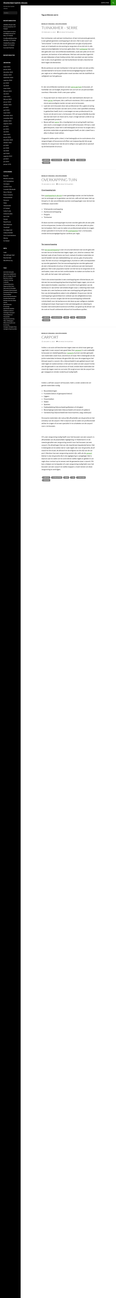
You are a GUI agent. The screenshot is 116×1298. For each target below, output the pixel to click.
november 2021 (8, 118)
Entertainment (13, 290)
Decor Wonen (7, 192)
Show (14, 300)
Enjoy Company (8, 195)
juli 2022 (6, 107)
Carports (70, 353)
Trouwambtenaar (8, 314)
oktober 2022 (7, 104)
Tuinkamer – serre (59, 27)
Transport (12, 312)
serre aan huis (76, 87)
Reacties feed (7, 258)
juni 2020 (6, 148)
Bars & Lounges (7, 276)
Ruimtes (5, 300)
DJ (10, 288)
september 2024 (8, 77)
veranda (46, 162)
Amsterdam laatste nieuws (15, 2)
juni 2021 (6, 129)
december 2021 (8, 115)
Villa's (5, 320)
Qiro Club (6, 216)
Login (5, 252)
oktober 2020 (7, 142)
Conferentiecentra (8, 284)
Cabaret (5, 280)
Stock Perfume (7, 224)
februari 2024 (7, 91)
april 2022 (6, 110)
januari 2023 (7, 102)
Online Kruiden (8, 214)
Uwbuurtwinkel (8, 233)
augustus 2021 (7, 123)
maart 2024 (6, 88)
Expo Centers (13, 292)
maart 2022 (6, 113)
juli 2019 (6, 159)
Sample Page (105, 2)
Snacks (5, 302)
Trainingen (6, 312)
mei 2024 (6, 85)
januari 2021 (7, 137)
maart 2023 (6, 96)
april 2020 (6, 153)
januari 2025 (7, 69)
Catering (10, 280)
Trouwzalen (6, 316)
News (5, 203)
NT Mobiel (6, 208)
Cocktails (6, 282)
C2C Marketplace (8, 181)
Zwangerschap (12, 327)
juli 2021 (6, 126)
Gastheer (8, 294)
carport (46, 160)
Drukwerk (6, 290)
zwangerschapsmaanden (10, 329)
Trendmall (6, 227)
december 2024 (8, 72)
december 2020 (8, 140)
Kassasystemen (7, 197)
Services (10, 300)
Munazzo (6, 200)
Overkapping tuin (59, 179)
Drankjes (13, 288)
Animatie (11, 272)
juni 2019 (6, 161)
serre (57, 122)
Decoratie (6, 288)
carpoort (78, 350)
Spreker (12, 308)
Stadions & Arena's (8, 310)
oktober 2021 (7, 121)
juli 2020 (6, 145)
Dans (12, 286)
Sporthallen (6, 308)
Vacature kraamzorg (8, 318)
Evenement (6, 292)
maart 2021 (6, 134)
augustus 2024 (7, 80)
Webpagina (10, 320)
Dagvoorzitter (7, 286)
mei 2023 (6, 94)
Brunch (14, 276)
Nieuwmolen (7, 205)
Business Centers (8, 278)
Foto (4, 294)
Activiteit (5, 272)
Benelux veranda (48, 24)
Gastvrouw (6, 296)
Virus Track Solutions (9, 235)
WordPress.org (7, 260)
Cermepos (6, 184)
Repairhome (7, 222)
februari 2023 (7, 99)
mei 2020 (6, 151)
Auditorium (13, 274)
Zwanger (5, 327)
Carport (49, 337)
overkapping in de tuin (53, 195)
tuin (72, 160)
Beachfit (5, 176)
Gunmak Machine (8, 48)
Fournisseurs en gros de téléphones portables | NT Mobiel (9, 33)
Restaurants (11, 298)
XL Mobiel (6, 241)
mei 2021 (6, 132)
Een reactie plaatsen (66, 32)
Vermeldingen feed (8, 255)
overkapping (56, 160)
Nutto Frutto (7, 211)
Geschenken (13, 296)
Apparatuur (6, 274)
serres (50, 100)
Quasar (5, 219)
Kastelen (5, 298)
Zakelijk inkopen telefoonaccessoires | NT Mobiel (9, 27)
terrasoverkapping (52, 250)
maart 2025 (6, 67)
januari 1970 (7, 164)
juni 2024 (6, 83)
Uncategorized (61, 24)
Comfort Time (7, 186)
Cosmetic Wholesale (9, 189)
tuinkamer (84, 49)
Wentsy (5, 238)
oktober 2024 (7, 75)
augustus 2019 (7, 156)
